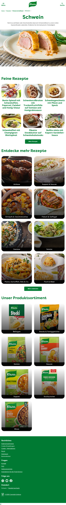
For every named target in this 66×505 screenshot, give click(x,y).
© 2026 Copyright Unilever (13, 494)
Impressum (4, 454)
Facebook (11, 480)
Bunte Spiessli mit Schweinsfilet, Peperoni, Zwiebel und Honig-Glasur (11, 104)
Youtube (7, 480)
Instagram (2, 480)
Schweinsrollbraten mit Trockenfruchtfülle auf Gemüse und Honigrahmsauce (33, 105)
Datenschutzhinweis (7, 443)
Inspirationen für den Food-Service (11, 472)
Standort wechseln (14, 488)
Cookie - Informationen (8, 448)
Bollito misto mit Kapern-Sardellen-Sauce (54, 132)
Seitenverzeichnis (6, 469)
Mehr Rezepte (33, 141)
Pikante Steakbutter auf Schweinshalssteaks (33, 132)
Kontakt (3, 463)
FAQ (2, 466)
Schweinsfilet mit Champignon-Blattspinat (11, 132)
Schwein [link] (27, 10)
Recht (3, 451)
